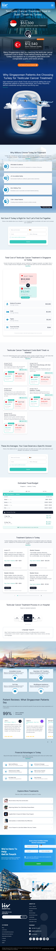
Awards (31, 910)
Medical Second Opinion (7, 934)
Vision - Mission (32, 906)
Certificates (31, 917)
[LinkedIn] (47, 939)
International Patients (6, 936)
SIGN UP (23, 917)
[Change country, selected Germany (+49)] (30, 230)
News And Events (33, 919)
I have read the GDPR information (18, 237)
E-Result (4, 938)
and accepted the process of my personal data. (28, 237)
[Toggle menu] (52, 5)
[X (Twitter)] (37, 939)
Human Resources (33, 915)
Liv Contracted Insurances (8, 932)
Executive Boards (33, 908)
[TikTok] (40, 939)
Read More (28, 61)
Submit (28, 241)
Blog (3, 927)
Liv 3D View (4, 929)
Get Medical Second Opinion (27, 65)
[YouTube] (44, 939)
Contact (4, 940)
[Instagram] (30, 939)
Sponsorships (32, 913)
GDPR (3, 942)
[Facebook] (34, 939)
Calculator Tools (32, 921)
